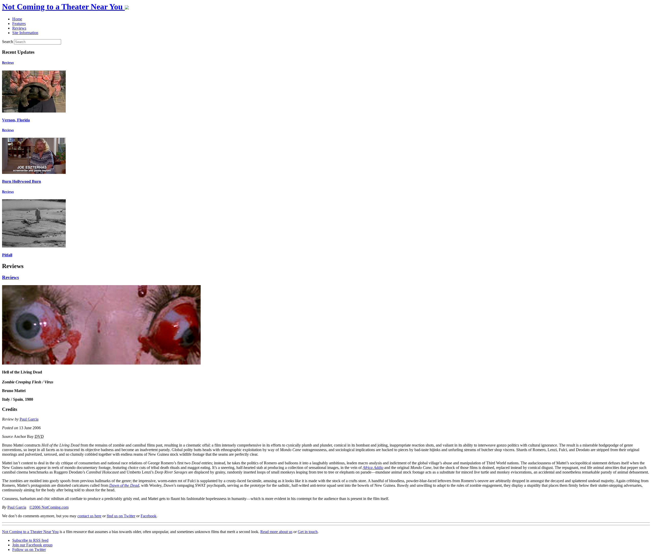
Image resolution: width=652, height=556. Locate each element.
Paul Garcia (29, 419)
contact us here (89, 516)
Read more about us (276, 532)
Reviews (8, 62)
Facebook (148, 516)
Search (7, 41)
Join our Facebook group (32, 545)
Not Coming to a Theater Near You (30, 532)
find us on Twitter (121, 516)
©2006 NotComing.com (49, 507)
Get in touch (308, 532)
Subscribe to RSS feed (30, 540)
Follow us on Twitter (29, 549)
